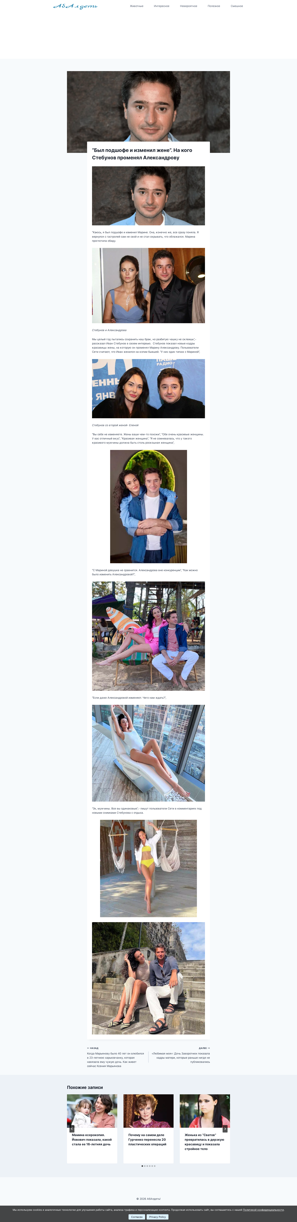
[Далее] (225, 1129)
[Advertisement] (148, 35)
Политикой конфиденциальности (263, 1209)
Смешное (237, 6)
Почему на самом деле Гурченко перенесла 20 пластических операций (147, 1139)
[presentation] (92, 1111)
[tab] (142, 1166)
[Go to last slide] (71, 1129)
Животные (136, 6)
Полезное (214, 6)
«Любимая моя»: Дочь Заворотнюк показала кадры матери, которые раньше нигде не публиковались (181, 1055)
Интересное (161, 6)
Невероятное (188, 6)
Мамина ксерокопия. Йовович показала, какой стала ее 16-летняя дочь (92, 1139)
